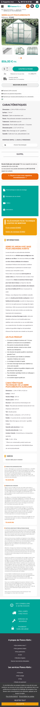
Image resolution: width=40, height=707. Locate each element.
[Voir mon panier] (35, 6)
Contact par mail (37, 2)
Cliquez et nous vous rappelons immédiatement (20, 176)
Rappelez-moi (8, 2)
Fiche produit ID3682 (13, 228)
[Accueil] (2, 9)
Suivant (21, 58)
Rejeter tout (20, 700)
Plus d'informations (12, 696)
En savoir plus (10, 479)
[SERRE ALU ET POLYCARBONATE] (7, 51)
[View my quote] (31, 6)
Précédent (19, 58)
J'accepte (20, 704)
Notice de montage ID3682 (15, 232)
